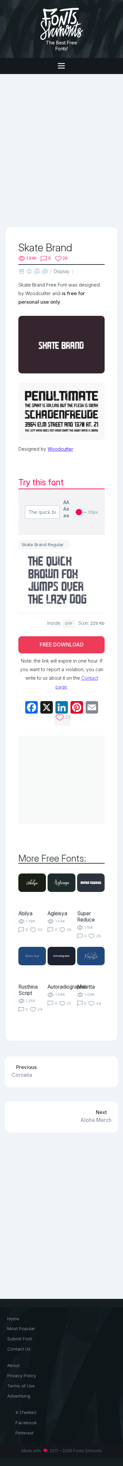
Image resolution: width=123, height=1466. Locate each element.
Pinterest (24, 1432)
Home (13, 1318)
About (13, 1365)
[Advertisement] (61, 149)
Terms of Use (21, 1385)
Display (62, 271)
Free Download (62, 645)
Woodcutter (60, 449)
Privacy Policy (21, 1375)
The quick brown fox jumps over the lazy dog (57, 581)
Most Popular (21, 1328)
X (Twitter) (25, 1412)
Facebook (26, 1422)
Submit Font (19, 1338)
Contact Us (19, 1349)
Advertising (18, 1396)
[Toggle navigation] (61, 66)
